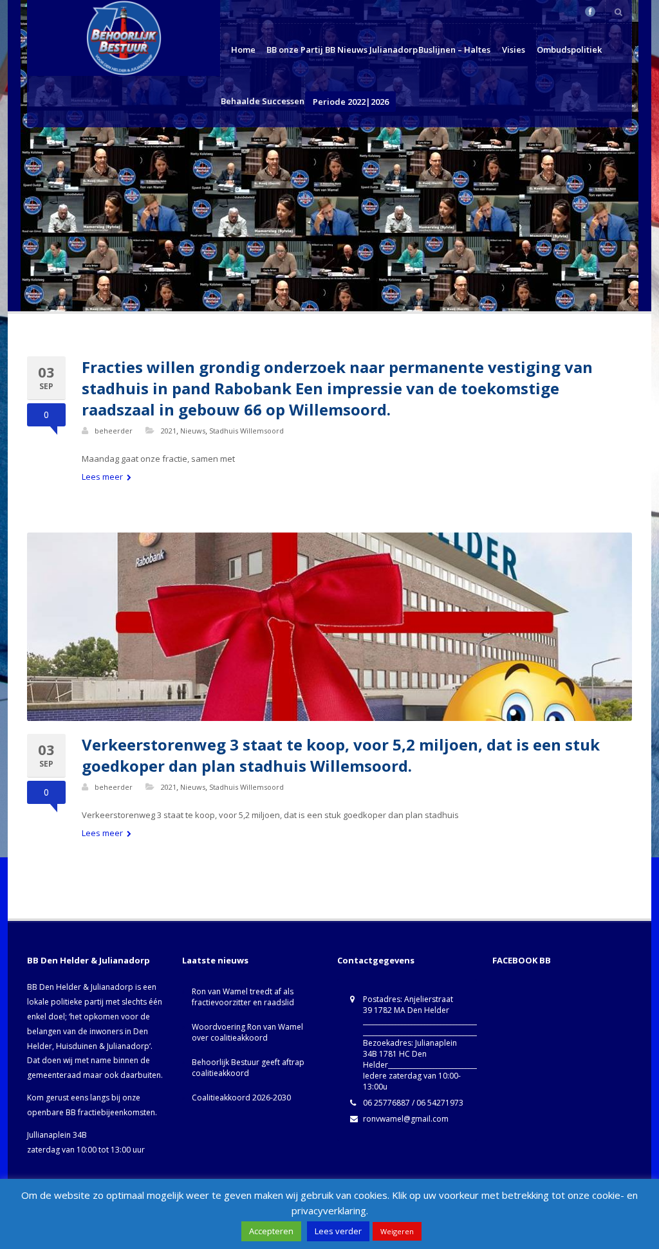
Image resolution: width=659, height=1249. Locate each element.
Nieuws (192, 430)
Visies (513, 49)
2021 (168, 430)
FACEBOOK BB (521, 960)
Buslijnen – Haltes (454, 49)
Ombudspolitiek (569, 49)
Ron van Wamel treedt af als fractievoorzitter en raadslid (243, 997)
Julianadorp (393, 49)
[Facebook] (590, 11)
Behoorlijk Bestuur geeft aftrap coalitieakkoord (248, 1068)
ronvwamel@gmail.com (406, 1118)
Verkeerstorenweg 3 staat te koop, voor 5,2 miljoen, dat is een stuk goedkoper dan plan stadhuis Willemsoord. (341, 755)
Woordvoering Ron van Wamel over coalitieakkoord (247, 1032)
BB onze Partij (294, 49)
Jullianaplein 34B (57, 1134)
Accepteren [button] (271, 1231)
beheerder (114, 430)
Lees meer (103, 476)
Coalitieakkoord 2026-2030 (241, 1097)
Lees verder (338, 1231)
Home (243, 49)
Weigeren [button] (397, 1231)
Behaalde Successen (262, 101)
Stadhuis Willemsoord (246, 430)
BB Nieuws (346, 49)
